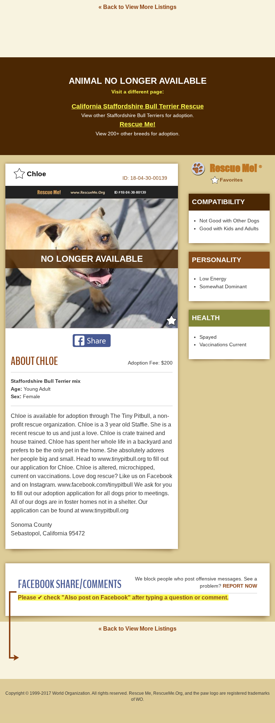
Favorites (231, 180)
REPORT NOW (240, 586)
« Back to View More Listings (137, 7)
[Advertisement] (137, 33)
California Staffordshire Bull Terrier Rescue (138, 106)
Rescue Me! (137, 124)
